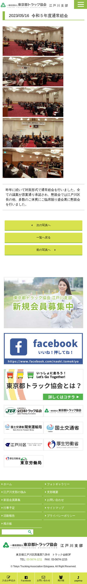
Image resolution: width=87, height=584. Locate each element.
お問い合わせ (43, 580)
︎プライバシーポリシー (60, 515)
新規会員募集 (11, 499)
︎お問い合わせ (55, 499)
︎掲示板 (7, 523)
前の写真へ (43, 249)
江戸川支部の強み (14, 492)
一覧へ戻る (43, 237)
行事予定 (9, 507)
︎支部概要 (52, 492)
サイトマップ (55, 507)
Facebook (26, 580)
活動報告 (9, 515)
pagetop (78, 580)
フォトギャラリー (58, 484)
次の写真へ (43, 225)
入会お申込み (8, 580)
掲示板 (61, 580)
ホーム (7, 484)
